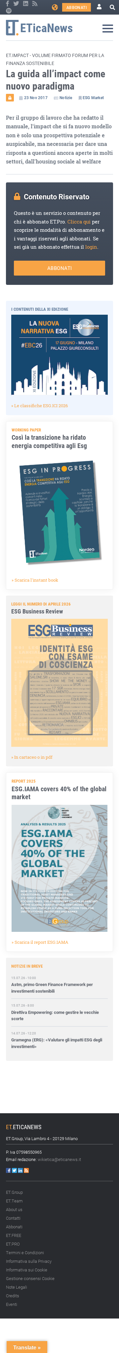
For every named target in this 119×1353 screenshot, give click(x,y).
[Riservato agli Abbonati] (10, 97)
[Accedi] (99, 7)
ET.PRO (13, 1244)
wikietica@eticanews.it (59, 1159)
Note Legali (16, 1287)
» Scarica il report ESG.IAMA (40, 942)
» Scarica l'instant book (35, 580)
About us (14, 1209)
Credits (12, 1296)
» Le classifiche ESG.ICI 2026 (39, 406)
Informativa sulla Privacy (29, 1261)
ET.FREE (13, 1235)
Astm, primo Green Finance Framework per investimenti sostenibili (52, 983)
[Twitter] (16, 4)
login (91, 246)
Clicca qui (79, 221)
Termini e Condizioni (25, 1253)
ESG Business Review (37, 611)
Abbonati (76, 7)
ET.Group (14, 1192)
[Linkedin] (26, 4)
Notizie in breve (27, 966)
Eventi (11, 1304)
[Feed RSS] (34, 4)
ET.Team (14, 1201)
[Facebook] (8, 4)
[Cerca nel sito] (112, 7)
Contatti (13, 1218)
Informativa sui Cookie (26, 1270)
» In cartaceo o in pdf (32, 757)
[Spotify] (9, 11)
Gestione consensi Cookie (30, 1278)
